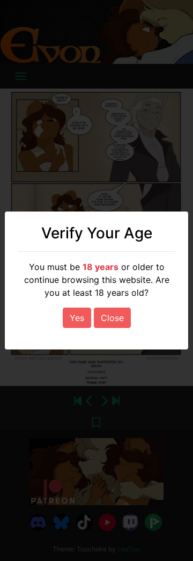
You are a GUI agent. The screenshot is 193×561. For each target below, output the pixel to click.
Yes (77, 317)
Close (112, 317)
